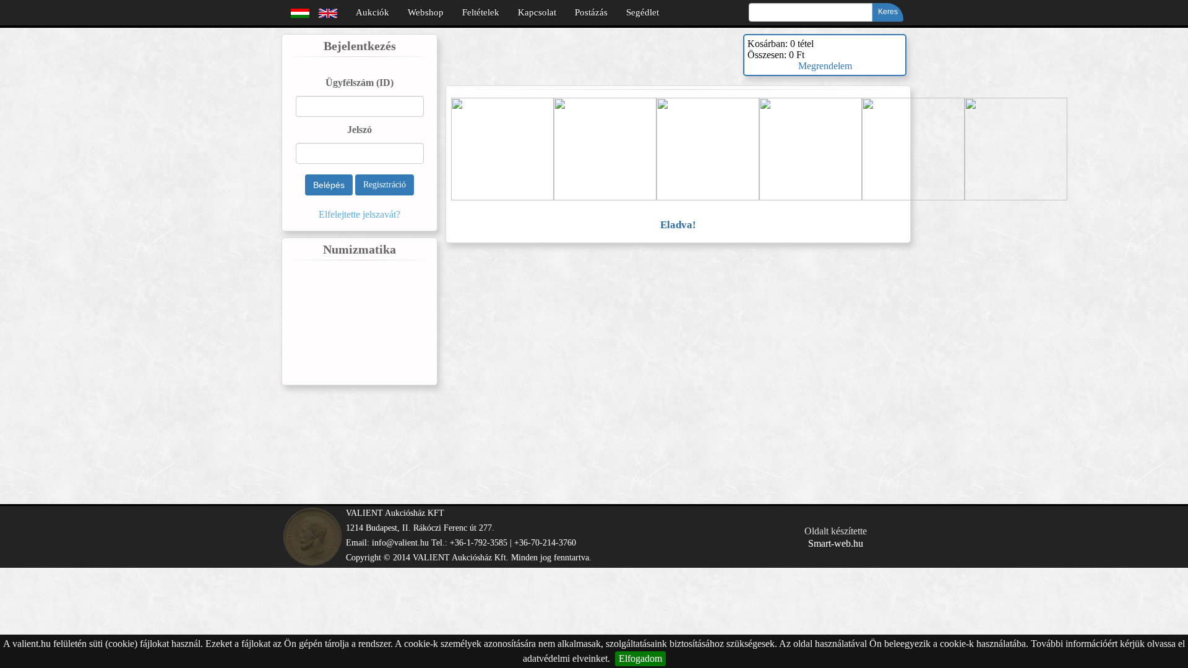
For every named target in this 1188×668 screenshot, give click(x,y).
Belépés (329, 185)
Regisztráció (384, 184)
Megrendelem (825, 66)
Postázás (591, 12)
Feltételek (480, 12)
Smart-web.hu (835, 543)
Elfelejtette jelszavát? (359, 214)
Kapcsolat (537, 12)
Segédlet (642, 12)
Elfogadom (640, 658)
